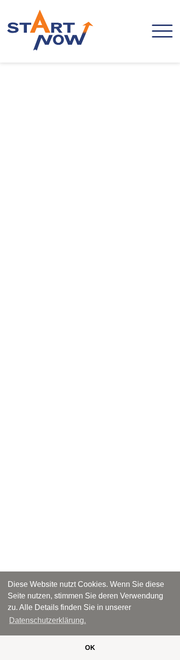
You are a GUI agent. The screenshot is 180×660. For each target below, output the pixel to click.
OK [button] (90, 647)
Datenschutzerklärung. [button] (47, 620)
